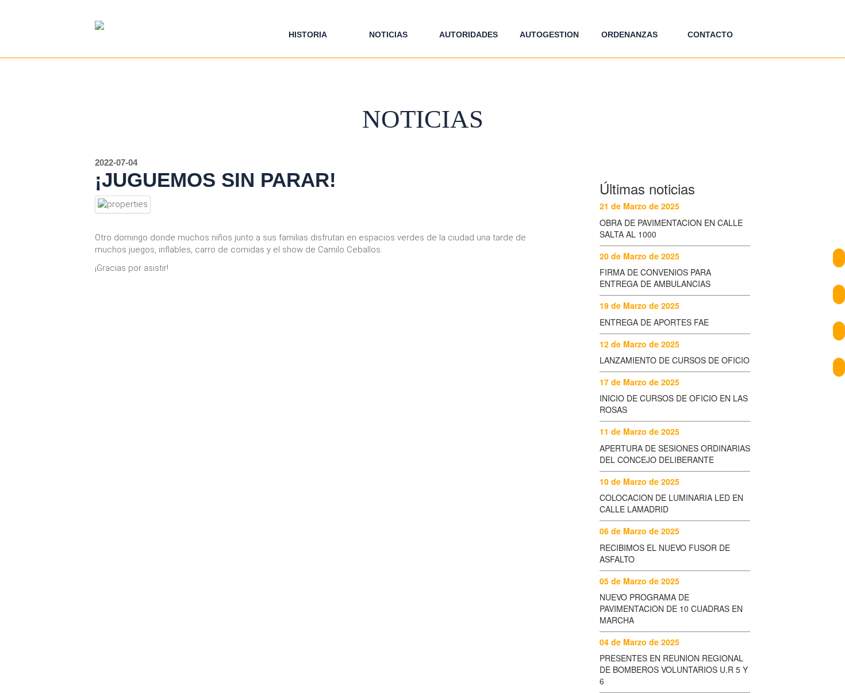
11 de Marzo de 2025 (639, 431)
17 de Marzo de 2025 (639, 382)
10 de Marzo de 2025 (639, 481)
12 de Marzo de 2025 (639, 344)
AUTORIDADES (468, 34)
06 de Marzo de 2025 (639, 531)
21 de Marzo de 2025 (639, 206)
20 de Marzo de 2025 (639, 256)
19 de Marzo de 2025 (639, 305)
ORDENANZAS (629, 34)
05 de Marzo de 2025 (639, 581)
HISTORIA (308, 34)
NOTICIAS (388, 34)
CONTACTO (710, 34)
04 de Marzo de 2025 (639, 642)
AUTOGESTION (549, 34)
